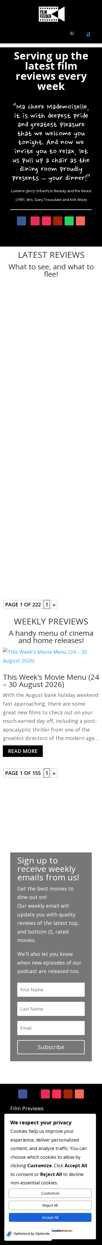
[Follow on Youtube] (68, 1093)
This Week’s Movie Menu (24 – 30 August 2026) (51, 680)
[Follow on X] (34, 1093)
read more (51, 359)
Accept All (50, 1217)
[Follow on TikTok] (56, 1093)
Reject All (50, 1205)
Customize (50, 1193)
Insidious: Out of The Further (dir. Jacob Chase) (49, 523)
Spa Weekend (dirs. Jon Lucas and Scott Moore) (49, 415)
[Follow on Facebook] (22, 1093)
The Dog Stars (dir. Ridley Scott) (43, 306)
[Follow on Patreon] (79, 1093)
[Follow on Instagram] (45, 1093)
